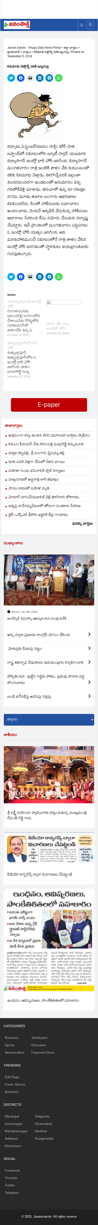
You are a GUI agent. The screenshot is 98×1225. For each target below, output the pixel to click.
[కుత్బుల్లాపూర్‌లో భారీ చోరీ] (27, 360)
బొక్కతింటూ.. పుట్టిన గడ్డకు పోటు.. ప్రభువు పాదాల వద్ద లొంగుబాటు (45, 680)
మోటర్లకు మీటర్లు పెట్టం (24, 649)
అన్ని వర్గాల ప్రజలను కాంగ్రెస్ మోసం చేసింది (38, 635)
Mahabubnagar (16, 1131)
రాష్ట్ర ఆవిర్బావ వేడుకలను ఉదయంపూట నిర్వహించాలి (45, 663)
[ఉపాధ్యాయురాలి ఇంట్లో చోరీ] (27, 319)
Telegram (12, 1192)
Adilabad (11, 1138)
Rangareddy (44, 1138)
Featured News (42, 1052)
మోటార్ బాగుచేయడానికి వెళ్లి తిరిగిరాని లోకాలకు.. (44, 497)
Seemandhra (14, 1052)
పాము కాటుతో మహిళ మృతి (29, 489)
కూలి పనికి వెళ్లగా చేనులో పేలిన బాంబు (37, 462)
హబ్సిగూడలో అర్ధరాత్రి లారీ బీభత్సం (34, 480)
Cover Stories (15, 1084)
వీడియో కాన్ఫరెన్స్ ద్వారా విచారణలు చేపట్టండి (39, 875)
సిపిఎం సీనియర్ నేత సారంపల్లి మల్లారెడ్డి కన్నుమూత (46, 444)
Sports (10, 1045)
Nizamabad (43, 1124)
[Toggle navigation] (90, 25)
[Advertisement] (51, 8)
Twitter (10, 1185)
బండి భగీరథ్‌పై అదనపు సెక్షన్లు (29, 697)
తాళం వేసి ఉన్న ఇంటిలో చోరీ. (58, 326)
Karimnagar (13, 1124)
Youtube (11, 1178)
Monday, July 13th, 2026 (24, 612)
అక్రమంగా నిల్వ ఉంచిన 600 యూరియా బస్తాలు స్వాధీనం (49, 436)
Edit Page (12, 1077)
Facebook (12, 1170)
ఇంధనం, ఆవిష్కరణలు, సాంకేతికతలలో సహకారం (43, 1001)
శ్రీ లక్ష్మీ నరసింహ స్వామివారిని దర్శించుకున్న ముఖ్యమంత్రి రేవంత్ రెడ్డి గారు (47, 816)
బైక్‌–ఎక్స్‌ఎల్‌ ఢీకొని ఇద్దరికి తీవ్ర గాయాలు (38, 515)
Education (38, 1045)
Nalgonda (42, 1116)
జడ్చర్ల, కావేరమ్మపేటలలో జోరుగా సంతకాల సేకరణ (45, 506)
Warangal (12, 1116)
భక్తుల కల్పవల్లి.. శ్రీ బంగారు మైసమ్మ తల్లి (36, 453)
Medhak (41, 1131)
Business (11, 1038)
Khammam (13, 1146)
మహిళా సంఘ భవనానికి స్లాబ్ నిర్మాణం (37, 471)
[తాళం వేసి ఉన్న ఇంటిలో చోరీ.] (64, 310)
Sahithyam (39, 1038)
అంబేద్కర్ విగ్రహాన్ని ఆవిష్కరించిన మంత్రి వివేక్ (37, 619)
